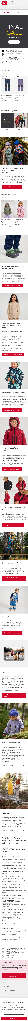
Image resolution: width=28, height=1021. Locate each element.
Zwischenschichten (7, 903)
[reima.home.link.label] (5, 12)
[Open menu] (25, 12)
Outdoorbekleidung (11, 876)
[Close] (1, 3)
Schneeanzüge (21, 880)
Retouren (14, 7)
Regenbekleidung (9, 900)
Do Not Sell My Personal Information (14, 1014)
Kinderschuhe (9, 912)
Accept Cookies (14, 1018)
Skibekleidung (12, 881)
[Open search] (19, 12)
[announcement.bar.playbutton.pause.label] (25, 8)
